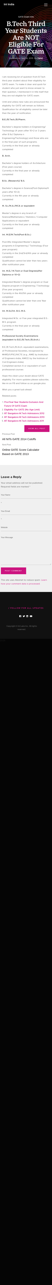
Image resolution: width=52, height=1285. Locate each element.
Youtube (33, 616)
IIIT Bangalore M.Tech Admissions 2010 (24, 417)
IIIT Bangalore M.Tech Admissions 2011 (24, 421)
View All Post (36, 429)
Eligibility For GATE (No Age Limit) (22, 409)
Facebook (22, 616)
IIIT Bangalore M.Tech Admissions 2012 (24, 413)
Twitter (26, 616)
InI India (9, 4)
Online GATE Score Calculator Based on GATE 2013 (20, 450)
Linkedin (29, 616)
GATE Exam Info (26, 17)
